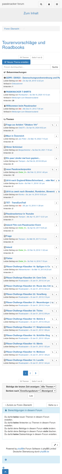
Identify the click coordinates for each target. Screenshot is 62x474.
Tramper (22, 161)
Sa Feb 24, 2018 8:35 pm (37, 161)
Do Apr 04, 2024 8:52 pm (36, 127)
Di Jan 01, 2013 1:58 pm (40, 330)
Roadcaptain (24, 280)
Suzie (21, 183)
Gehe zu (52, 404)
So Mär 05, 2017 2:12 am (37, 239)
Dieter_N (22, 172)
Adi (20, 80)
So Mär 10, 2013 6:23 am (41, 269)
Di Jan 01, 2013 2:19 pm (40, 297)
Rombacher (23, 94)
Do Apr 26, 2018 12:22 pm (33, 80)
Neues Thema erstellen (18, 62)
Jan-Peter (22, 138)
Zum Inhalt (31, 13)
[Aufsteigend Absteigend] (48, 390)
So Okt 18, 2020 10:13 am (40, 94)
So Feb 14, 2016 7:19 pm (37, 261)
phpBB (20, 448)
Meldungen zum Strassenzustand (25, 97)
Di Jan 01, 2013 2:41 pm (40, 280)
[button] (36, 373)
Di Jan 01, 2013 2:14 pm (40, 305)
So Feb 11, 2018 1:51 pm (35, 183)
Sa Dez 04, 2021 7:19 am (42, 150)
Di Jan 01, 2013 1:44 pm (40, 363)
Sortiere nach (13, 390)
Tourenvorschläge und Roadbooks (23, 44)
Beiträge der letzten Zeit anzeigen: (23, 386)
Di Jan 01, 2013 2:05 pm (40, 321)
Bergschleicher (24, 150)
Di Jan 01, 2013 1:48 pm (40, 354)
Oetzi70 (22, 127)
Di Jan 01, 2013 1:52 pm (40, 346)
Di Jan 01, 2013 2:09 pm (40, 313)
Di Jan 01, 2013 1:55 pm (40, 338)
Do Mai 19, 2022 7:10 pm (38, 138)
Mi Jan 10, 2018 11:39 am (33, 205)
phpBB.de (44, 451)
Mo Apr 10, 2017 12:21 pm (37, 216)
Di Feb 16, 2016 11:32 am (38, 250)
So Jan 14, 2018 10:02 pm (36, 194)
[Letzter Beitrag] (56, 124)
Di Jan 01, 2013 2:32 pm (40, 289)
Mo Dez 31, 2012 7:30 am (33, 108)
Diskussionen (17, 83)
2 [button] (30, 373)
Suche (55, 66)
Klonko (21, 194)
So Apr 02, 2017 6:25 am (37, 228)
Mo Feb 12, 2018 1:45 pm (38, 172)
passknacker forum (13, 3)
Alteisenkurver (24, 269)
